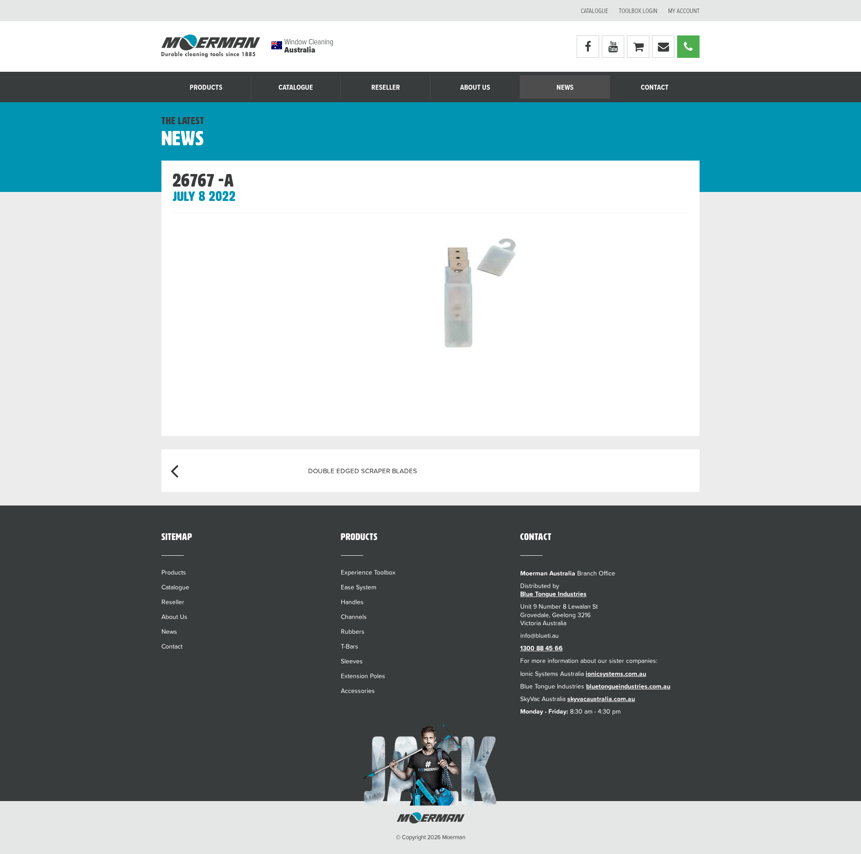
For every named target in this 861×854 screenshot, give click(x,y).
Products (206, 87)
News (565, 87)
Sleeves (352, 661)
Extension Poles (363, 676)
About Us (475, 87)
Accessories (358, 691)
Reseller (385, 87)
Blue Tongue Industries (553, 593)
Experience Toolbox (368, 572)
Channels (354, 617)
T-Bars (349, 646)
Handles (352, 602)
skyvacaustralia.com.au (601, 698)
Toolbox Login (638, 11)
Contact (655, 87)
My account (684, 11)
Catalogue (594, 11)
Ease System (358, 587)
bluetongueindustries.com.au (628, 686)
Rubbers (353, 631)
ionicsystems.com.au (616, 673)
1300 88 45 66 (541, 648)
